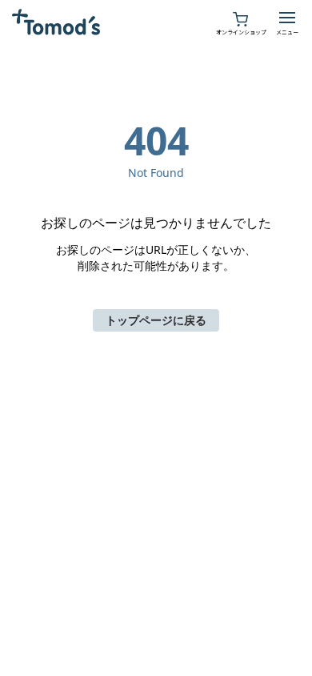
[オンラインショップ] (240, 17)
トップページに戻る (156, 320)
